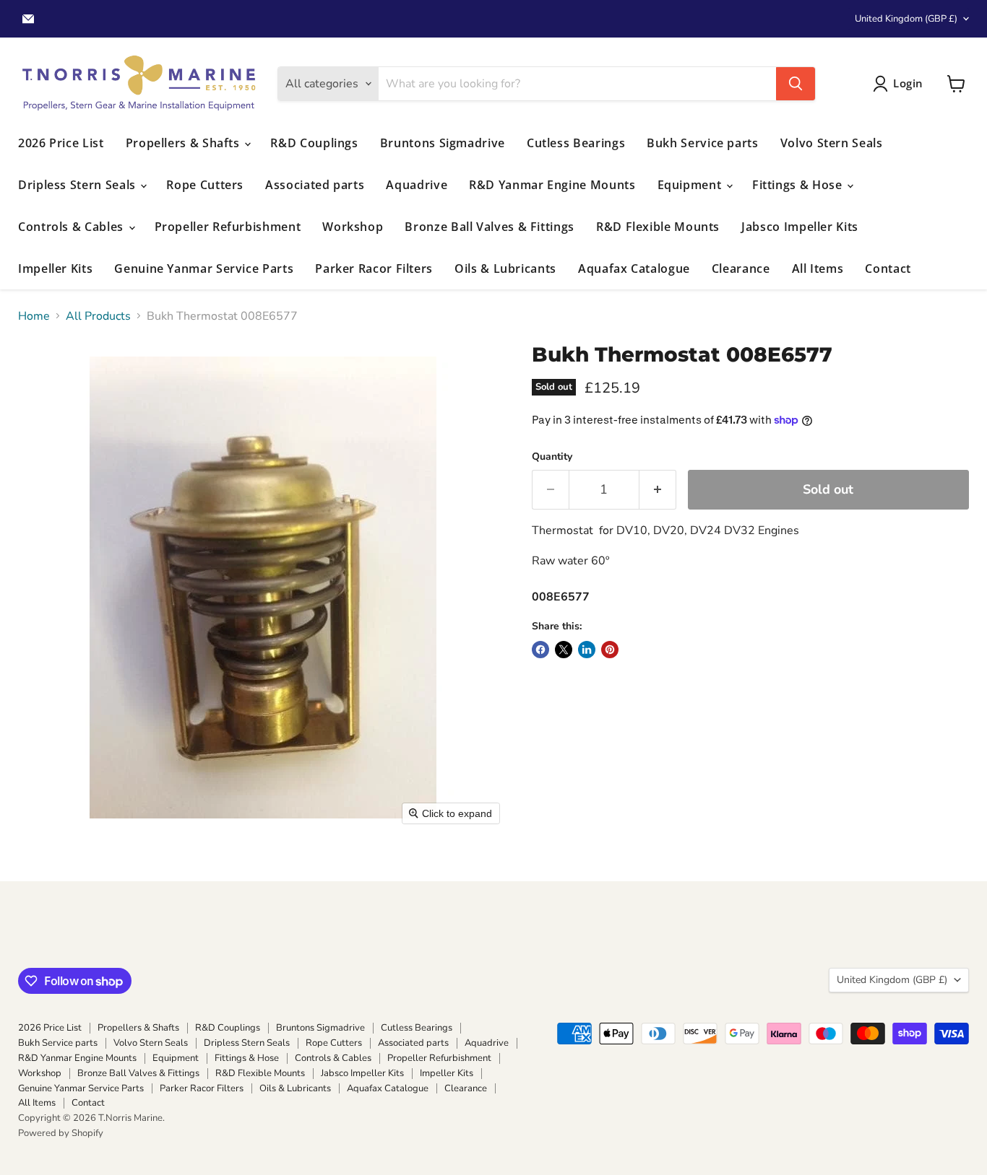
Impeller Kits (55, 268)
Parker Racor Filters (374, 268)
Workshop (352, 227)
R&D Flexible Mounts (658, 227)
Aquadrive (416, 185)
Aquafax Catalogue (634, 268)
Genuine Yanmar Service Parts (203, 268)
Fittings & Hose (798, 185)
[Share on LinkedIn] (586, 649)
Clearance (741, 268)
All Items (818, 268)
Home (34, 316)
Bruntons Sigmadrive (442, 143)
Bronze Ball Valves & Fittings (489, 227)
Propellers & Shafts (184, 143)
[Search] (795, 83)
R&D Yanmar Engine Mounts (552, 185)
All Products (98, 316)
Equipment (691, 185)
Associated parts (314, 185)
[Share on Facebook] (540, 649)
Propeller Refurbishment (228, 227)
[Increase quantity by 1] (657, 490)
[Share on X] (563, 649)
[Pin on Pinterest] (610, 649)
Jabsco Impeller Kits (799, 227)
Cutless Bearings (576, 143)
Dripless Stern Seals (78, 185)
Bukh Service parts (703, 143)
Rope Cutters (204, 185)
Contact (887, 268)
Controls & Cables (72, 227)
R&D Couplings (314, 143)
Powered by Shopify (60, 1133)
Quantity (552, 457)
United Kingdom (906, 18)
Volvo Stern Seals (831, 143)
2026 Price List (61, 143)
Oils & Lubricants (505, 268)
